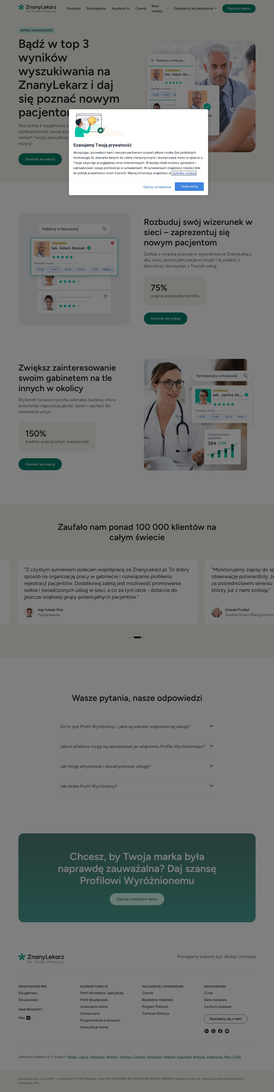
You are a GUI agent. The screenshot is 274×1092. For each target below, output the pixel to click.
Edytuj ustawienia (157, 187)
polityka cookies (184, 173)
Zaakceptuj (189, 186)
